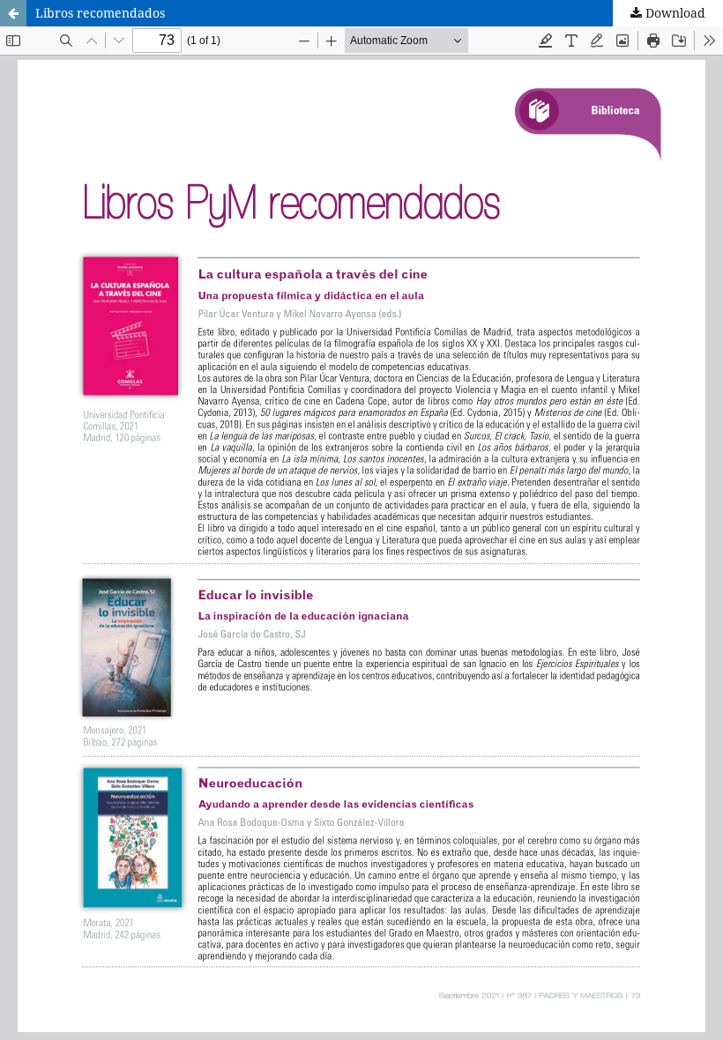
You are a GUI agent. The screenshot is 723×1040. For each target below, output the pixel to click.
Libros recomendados (100, 12)
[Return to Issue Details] (13, 13)
